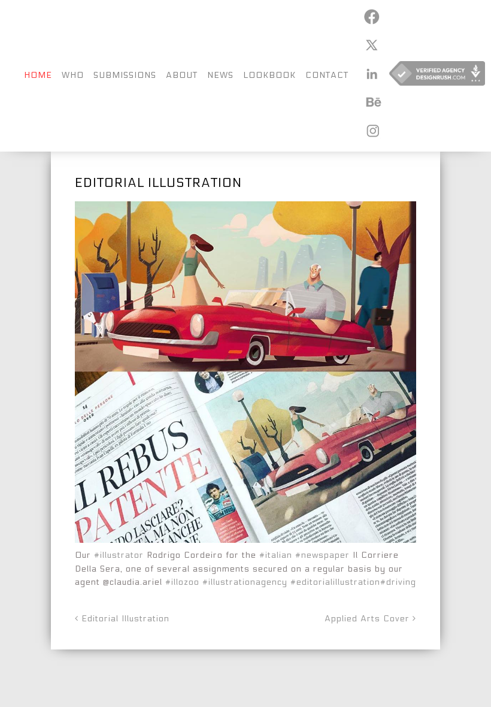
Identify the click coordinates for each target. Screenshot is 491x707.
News (220, 75)
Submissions (124, 75)
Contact (326, 75)
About (182, 75)
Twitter (371, 45)
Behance (371, 102)
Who (73, 75)
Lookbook (269, 75)
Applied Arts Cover (369, 619)
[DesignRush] (437, 75)
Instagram (371, 131)
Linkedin (371, 74)
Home (38, 75)
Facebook (371, 17)
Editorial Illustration (123, 619)
